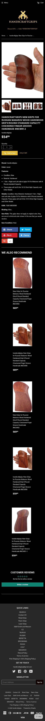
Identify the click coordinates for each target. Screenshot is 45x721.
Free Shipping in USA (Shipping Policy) (22, 659)
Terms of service (22, 656)
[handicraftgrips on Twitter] (13, 672)
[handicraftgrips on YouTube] (31, 672)
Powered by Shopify (30, 708)
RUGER (22, 635)
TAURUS (22, 632)
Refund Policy (22, 653)
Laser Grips (23, 624)
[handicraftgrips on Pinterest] (25, 672)
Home (3, 36)
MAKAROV (22, 650)
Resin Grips (22, 621)
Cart (41, 2)
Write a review (22, 584)
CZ (22, 629)
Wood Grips (22, 618)
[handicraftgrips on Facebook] (19, 672)
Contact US (22, 615)
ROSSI (22, 644)
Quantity (4, 144)
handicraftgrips (17, 708)
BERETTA (22, 638)
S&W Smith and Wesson (22, 626)
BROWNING (22, 641)
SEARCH (22, 612)
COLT (22, 647)
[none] (6, 106)
